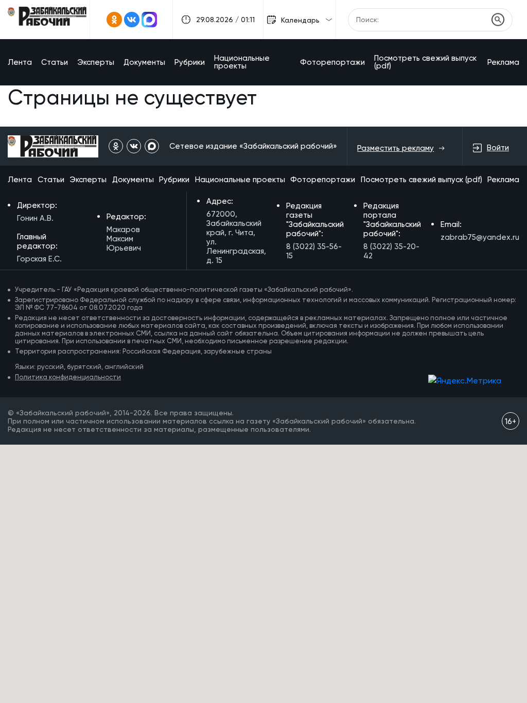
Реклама (503, 62)
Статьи (54, 62)
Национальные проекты (242, 62)
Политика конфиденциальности (68, 377)
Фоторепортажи (332, 62)
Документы (144, 62)
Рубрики (189, 62)
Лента (20, 62)
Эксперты (95, 62)
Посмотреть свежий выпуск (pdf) (425, 62)
